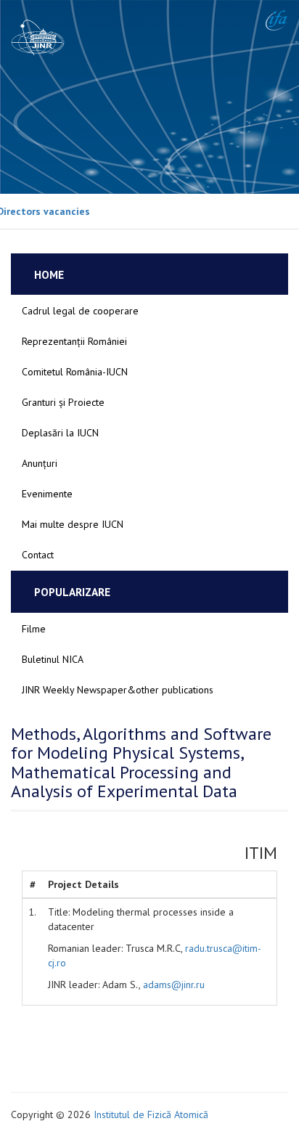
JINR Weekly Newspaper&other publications (117, 689)
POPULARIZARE (72, 591)
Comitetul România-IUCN (75, 371)
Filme (34, 628)
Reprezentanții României (74, 341)
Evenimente (47, 493)
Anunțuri (39, 463)
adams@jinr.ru (174, 984)
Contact (38, 554)
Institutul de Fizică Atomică (151, 1114)
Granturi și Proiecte (63, 402)
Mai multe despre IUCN (72, 524)
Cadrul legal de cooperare (80, 310)
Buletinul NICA (52, 659)
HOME (49, 274)
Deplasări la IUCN (60, 432)
